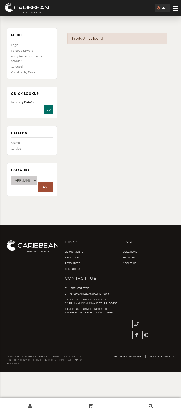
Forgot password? (23, 51)
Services (129, 257)
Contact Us (73, 269)
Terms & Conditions (127, 356)
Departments (74, 251)
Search (15, 143)
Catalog (16, 148)
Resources (72, 263)
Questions (130, 251)
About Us (72, 257)
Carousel (17, 66)
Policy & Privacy (162, 356)
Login (14, 45)
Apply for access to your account (26, 58)
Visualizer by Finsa (23, 72)
